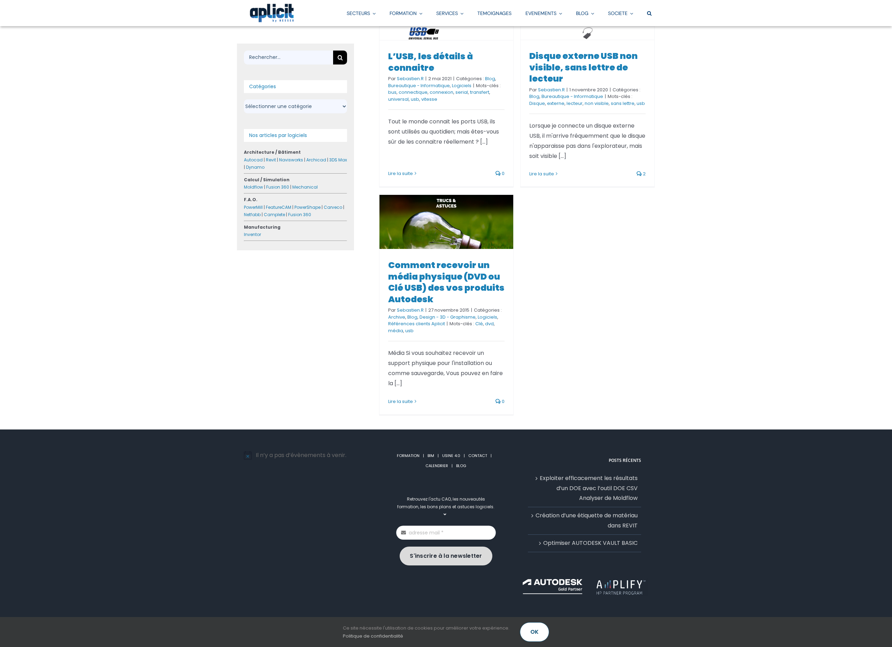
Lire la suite (400, 173)
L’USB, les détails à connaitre (430, 62)
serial (461, 92)
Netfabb (252, 215)
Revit (271, 160)
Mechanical (305, 187)
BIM (431, 455)
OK (534, 632)
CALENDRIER (436, 466)
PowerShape (307, 207)
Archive (396, 317)
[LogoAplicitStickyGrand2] (272, 6)
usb (415, 99)
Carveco (333, 207)
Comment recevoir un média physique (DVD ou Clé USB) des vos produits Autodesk (446, 282)
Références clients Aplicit (416, 323)
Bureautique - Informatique (419, 85)
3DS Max (338, 160)
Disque (537, 103)
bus (392, 92)
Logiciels (461, 85)
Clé (479, 323)
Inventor (252, 234)
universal (398, 99)
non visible (597, 103)
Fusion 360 (277, 187)
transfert (479, 92)
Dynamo (255, 167)
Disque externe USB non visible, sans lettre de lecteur (583, 67)
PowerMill (253, 207)
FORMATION (408, 455)
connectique (413, 92)
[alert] (307, 455)
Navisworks (291, 160)
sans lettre (623, 103)
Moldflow (253, 187)
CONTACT (477, 455)
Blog (490, 78)
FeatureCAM (278, 207)
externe (555, 103)
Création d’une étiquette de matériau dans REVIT (587, 520)
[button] (649, 13)
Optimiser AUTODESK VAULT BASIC (590, 543)
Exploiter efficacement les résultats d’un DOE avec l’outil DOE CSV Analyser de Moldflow (589, 488)
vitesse (429, 99)
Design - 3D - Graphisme (448, 317)
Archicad (316, 160)
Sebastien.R (410, 78)
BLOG (461, 466)
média (395, 330)
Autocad (253, 160)
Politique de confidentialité (373, 636)
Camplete (274, 215)
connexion (441, 92)
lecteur (575, 103)
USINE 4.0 (451, 455)
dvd (489, 323)
